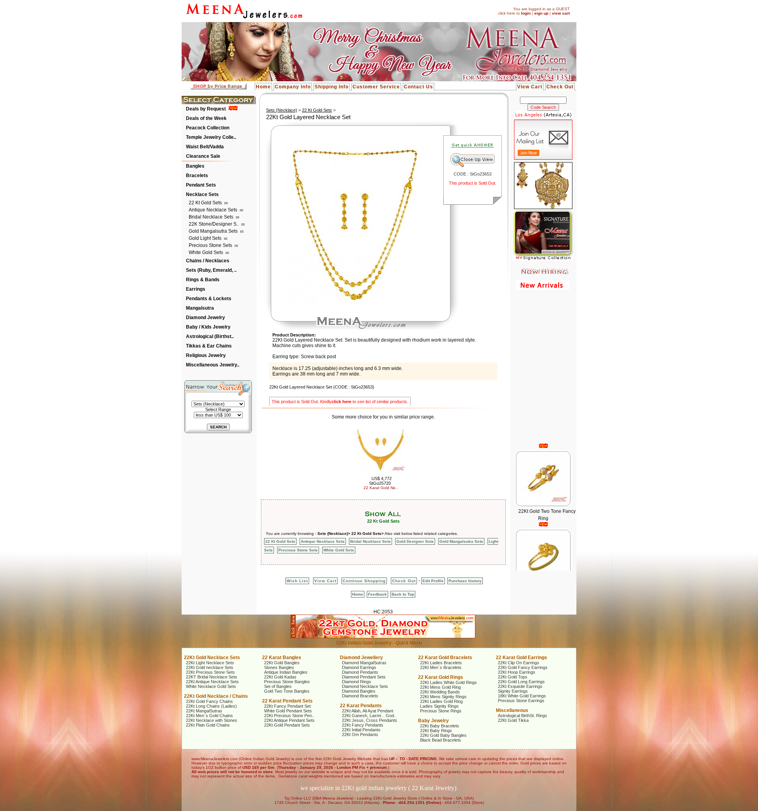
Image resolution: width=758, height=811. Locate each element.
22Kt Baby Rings (436, 730)
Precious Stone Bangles (287, 681)
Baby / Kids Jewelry (208, 327)
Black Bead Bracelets (440, 740)
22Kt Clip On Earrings (518, 662)
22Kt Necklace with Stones (211, 720)
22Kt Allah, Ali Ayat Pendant (367, 710)
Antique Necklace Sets (213, 210)
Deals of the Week (206, 118)
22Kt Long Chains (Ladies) (211, 706)
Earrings (195, 289)
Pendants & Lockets (208, 298)
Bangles (195, 166)
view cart (561, 13)
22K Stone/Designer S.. (214, 224)
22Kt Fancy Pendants (362, 725)
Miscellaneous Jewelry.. (212, 365)
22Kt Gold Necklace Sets (212, 657)
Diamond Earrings (359, 667)
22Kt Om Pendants (360, 734)
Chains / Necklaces (207, 260)
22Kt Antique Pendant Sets (289, 720)
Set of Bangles (278, 686)
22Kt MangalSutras (204, 710)
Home (263, 87)
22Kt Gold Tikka (513, 720)
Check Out (560, 87)
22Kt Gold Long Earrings (521, 681)
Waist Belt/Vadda (205, 146)
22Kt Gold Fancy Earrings (523, 667)
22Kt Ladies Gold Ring (441, 701)
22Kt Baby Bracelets (439, 725)
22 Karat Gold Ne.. (381, 488)
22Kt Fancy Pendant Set (287, 706)
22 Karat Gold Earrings (521, 657)
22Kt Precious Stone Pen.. (289, 715)
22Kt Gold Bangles (282, 662)
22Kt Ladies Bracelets (441, 662)
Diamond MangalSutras (364, 662)
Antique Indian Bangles (286, 672)
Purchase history (465, 581)
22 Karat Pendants (361, 705)
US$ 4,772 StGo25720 (380, 481)
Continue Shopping (364, 581)
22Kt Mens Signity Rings (443, 696)
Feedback (377, 594)
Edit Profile (433, 581)
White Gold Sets (206, 252)
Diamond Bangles (358, 691)
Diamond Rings (356, 681)
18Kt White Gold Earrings (522, 695)
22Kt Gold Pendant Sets (287, 725)
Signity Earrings (513, 691)
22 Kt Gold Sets (206, 203)
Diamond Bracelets (360, 695)
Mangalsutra (200, 308)
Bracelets (197, 175)
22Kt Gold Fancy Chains (209, 701)
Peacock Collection (207, 128)
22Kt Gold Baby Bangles (443, 735)
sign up (541, 13)
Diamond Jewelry (205, 317)
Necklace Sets (202, 194)
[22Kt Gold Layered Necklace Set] (354, 302)
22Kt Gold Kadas (280, 677)
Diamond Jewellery (361, 657)
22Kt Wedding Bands (440, 692)
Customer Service (376, 87)
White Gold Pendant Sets (288, 710)
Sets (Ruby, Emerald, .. (211, 270)
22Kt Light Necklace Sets (210, 662)
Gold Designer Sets (415, 541)
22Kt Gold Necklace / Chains (216, 696)
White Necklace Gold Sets (211, 686)
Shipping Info (332, 87)
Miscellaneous (512, 710)
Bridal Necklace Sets (212, 217)
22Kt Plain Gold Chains (208, 725)
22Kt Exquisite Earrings (520, 686)
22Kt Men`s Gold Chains (209, 715)
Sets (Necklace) (281, 110)
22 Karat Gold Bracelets (445, 657)
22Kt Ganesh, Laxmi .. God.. (369, 715)
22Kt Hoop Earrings (516, 672)
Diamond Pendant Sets (364, 677)
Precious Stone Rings (441, 710)
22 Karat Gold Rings (440, 677)
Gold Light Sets (206, 238)
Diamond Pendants (360, 672)
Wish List (297, 581)
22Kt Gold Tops (512, 677)
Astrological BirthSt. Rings (522, 715)
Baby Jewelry (433, 720)
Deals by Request (206, 109)
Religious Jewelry (206, 355)
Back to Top (403, 594)
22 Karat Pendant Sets (287, 701)
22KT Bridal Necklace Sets (211, 677)
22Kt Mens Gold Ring (440, 687)
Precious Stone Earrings (521, 700)
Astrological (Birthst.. (210, 336)
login (526, 13)
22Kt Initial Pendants (361, 729)
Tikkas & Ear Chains (209, 346)
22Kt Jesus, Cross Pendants (369, 720)
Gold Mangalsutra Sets (214, 231)
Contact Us (418, 87)
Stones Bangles (279, 667)
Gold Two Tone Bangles (287, 691)
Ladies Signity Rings (439, 706)
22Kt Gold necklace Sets (209, 667)
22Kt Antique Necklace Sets (212, 681)
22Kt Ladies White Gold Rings (448, 682)
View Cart (529, 87)
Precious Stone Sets (211, 245)
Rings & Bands (203, 279)
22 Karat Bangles (281, 657)
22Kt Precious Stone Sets (210, 672)
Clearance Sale (203, 156)
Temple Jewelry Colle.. (211, 137)
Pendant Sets (201, 185)
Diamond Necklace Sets (365, 686)
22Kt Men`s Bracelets (441, 667)
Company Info (293, 87)
